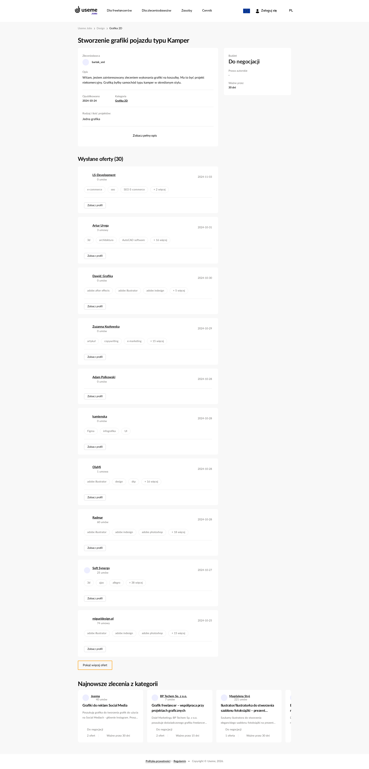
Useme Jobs (85, 28)
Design (101, 28)
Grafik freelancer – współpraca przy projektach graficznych (178, 708)
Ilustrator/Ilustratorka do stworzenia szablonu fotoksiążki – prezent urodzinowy (247, 708)
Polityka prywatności (158, 761)
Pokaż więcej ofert (95, 665)
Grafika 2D (115, 28)
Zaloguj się (269, 10)
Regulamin (180, 761)
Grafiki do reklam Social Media (104, 705)
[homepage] (86, 10)
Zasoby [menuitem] (186, 10)
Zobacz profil (94, 205)
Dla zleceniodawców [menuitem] (156, 10)
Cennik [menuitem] (207, 10)
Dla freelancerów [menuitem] (119, 10)
